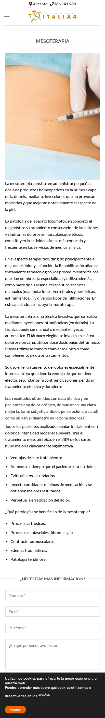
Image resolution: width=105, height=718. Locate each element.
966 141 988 (65, 3)
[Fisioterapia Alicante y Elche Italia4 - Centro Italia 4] (52, 16)
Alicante (39, 3)
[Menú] (7, 16)
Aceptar (15, 710)
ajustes (44, 694)
